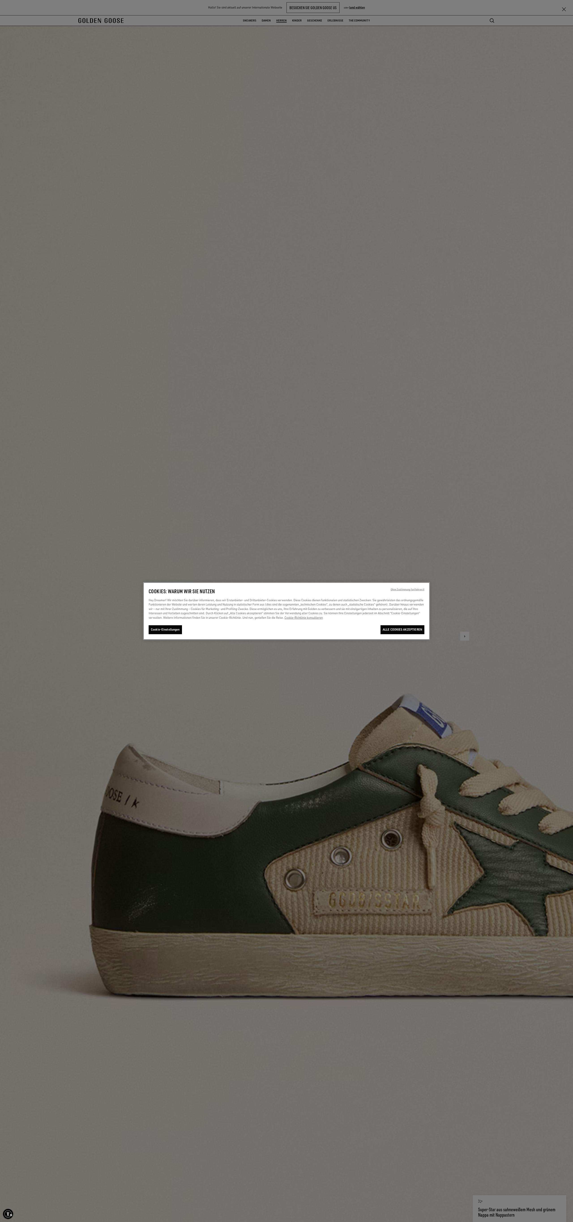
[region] (286, 611)
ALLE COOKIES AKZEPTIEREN (402, 629)
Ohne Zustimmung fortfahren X (407, 589)
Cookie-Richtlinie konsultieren (303, 618)
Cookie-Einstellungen (165, 629)
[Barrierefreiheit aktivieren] (8, 1214)
